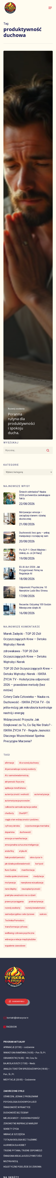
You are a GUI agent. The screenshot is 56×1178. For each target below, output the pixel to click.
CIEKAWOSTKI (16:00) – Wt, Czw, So (20, 1058)
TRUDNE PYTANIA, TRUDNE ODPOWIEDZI (22, 1150)
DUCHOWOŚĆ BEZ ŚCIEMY (16, 1112)
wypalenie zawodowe (15, 946)
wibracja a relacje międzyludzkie (20, 939)
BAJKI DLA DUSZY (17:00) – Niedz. (19, 1063)
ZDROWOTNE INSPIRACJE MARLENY (20, 1123)
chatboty (9, 813)
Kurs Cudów (10, 870)
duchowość (25, 832)
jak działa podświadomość (17, 864)
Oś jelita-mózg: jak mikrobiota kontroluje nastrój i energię (27, 707)
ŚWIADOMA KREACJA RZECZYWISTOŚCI (22, 1156)
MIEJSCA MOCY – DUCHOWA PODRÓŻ (21, 1118)
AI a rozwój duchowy (29, 763)
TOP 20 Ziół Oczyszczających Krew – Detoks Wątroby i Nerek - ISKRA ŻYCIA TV (28, 674)
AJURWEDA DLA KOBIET (14, 1145)
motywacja (10, 882)
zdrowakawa (11, 651)
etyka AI (23, 851)
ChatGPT (23, 813)
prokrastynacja (36, 901)
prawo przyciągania (14, 901)
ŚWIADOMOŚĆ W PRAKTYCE (16, 1107)
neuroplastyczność (31, 889)
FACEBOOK (11, 1027)
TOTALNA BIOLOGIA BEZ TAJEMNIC (20, 1140)
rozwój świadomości (35, 908)
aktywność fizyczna (14, 782)
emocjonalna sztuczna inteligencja (22, 845)
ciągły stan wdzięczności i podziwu (22, 819)
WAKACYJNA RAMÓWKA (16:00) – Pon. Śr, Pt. (24, 1052)
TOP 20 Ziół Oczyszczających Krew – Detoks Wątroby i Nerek (24, 639)
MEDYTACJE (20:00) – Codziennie (19, 1079)
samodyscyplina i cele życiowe (19, 914)
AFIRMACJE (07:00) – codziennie (18, 1047)
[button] (50, 7)
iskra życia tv (36, 857)
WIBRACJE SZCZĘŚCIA (14, 1134)
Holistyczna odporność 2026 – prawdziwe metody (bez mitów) (26, 685)
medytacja (38, 876)
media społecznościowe (16, 876)
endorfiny (9, 851)
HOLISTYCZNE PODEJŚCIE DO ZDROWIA (22, 1167)
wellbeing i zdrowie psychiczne (19, 933)
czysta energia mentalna (37, 826)
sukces (43, 914)
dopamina (9, 832)
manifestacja (28, 870)
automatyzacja (41, 794)
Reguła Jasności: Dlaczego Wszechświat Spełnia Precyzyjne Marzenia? (26, 736)
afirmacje (9, 763)
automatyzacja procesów (17, 800)
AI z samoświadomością (16, 775)
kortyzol (39, 864)
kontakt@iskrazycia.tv (17, 1018)
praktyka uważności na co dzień (20, 895)
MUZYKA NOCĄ (10, 1161)
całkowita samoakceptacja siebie (21, 807)
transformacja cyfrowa (16, 927)
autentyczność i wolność (17, 794)
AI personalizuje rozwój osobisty (20, 769)
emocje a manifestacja (16, 838)
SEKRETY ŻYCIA (11, 1129)
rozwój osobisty (12, 908)
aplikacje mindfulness (15, 788)
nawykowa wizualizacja (32, 882)
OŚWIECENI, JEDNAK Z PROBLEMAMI (20, 1096)
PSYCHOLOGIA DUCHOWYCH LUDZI (19, 1102)
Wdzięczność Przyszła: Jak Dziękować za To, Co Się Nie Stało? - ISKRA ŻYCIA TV (27, 725)
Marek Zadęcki (13, 633)
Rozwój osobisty (16, 409)
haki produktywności (15, 857)
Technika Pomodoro (14, 920)
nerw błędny (10, 889)
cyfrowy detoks (12, 826)
